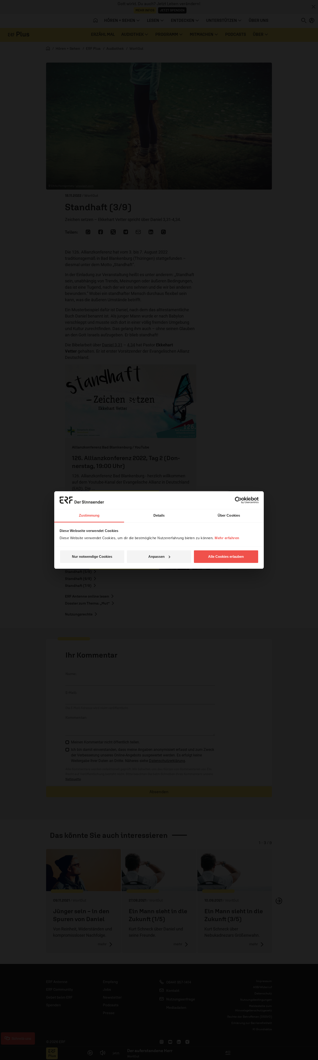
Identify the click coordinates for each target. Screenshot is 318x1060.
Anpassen (156, 556)
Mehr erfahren (227, 538)
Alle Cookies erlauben (226, 556)
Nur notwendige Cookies (92, 556)
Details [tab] (159, 515)
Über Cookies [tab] (229, 515)
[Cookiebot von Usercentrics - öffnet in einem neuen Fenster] (238, 500)
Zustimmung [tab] (89, 515)
